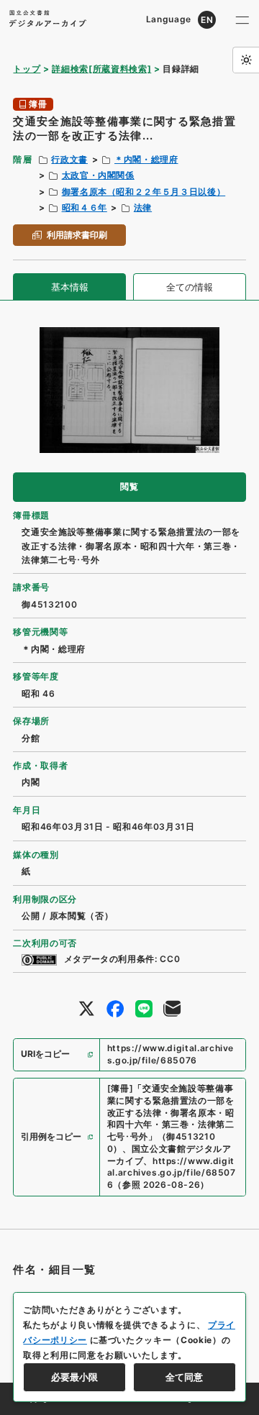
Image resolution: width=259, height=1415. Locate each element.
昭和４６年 (84, 207)
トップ (26, 68)
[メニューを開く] (242, 20)
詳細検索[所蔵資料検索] (101, 68)
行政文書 (69, 159)
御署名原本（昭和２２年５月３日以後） (144, 191)
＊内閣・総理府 (146, 159)
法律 (143, 207)
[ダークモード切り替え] (245, 60)
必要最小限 (74, 1377)
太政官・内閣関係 (98, 175)
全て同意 (184, 1377)
